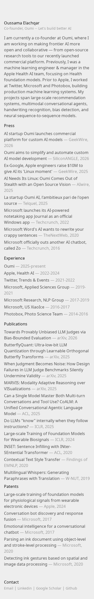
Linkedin (25, 588)
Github (71, 588)
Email (8, 588)
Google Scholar (48, 588)
